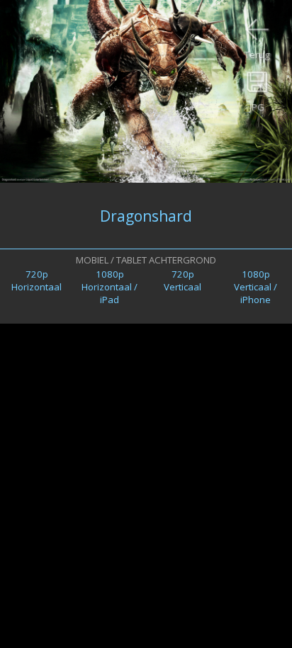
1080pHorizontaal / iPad (109, 287)
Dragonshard (146, 215)
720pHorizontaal (36, 280)
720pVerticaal (182, 280)
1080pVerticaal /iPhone (255, 287)
